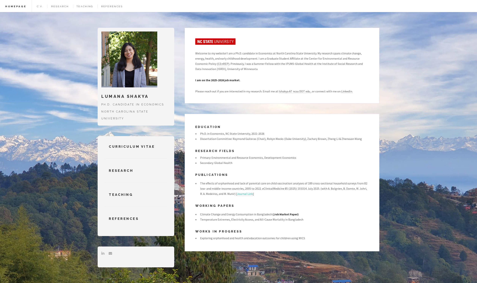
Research (60, 6)
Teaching (85, 6)
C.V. (40, 6)
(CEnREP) (223, 64)
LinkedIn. (347, 91)
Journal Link (245, 194)
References (112, 6)
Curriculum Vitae (132, 146)
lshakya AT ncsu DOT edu (295, 91)
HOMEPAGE (15, 6)
